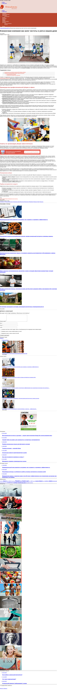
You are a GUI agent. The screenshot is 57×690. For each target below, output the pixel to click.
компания (10, 198)
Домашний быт (6, 14)
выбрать (47, 481)
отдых (15, 482)
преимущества (22, 482)
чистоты (16, 198)
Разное (4, 22)
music (24, 481)
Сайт (1, 327)
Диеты (3, 19)
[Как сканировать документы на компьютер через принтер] (11, 570)
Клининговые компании (5, 78)
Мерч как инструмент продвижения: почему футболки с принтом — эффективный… (19, 408)
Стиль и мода (5, 21)
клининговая (5, 198)
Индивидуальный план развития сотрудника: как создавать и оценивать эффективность (24, 219)
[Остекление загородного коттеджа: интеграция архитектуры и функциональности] (11, 304)
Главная (1, 28)
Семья (3, 20)
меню (4, 482)
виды (43, 481)
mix (21, 481)
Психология (6, 16)
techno (37, 481)
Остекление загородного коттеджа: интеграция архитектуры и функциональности (22, 306)
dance (5, 481)
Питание (4, 18)
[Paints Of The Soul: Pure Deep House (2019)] (11, 669)
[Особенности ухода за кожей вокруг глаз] (11, 657)
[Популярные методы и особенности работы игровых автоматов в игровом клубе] (8, 376)
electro (10, 481)
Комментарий (3, 321)
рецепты (31, 482)
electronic (13, 481)
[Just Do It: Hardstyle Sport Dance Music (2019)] (11, 620)
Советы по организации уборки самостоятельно (14, 73)
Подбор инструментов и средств (13, 75)
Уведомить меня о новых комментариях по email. (11, 331)
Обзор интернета (7, 23)
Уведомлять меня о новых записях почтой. (10, 333)
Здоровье (4, 15)
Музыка (6, 24)
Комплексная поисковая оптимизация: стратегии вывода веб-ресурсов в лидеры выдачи (20, 398)
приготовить (28, 482)
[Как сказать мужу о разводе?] (11, 545)
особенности (10, 482)
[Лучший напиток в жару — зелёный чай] (11, 558)
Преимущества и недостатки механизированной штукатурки (14, 353)
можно (6, 482)
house (17, 481)
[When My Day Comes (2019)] (11, 496)
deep (8, 481)
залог (1, 198)
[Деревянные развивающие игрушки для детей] (11, 632)
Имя (1, 323)
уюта (13, 198)
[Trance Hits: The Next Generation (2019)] (11, 533)
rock (32, 481)
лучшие (1, 482)
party (27, 481)
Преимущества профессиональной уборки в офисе (15, 72)
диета (50, 481)
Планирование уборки (11, 74)
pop (29, 481)
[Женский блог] (8, 8)
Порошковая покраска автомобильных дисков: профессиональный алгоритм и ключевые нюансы (26, 236)
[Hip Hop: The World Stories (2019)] (11, 508)
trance (41, 481)
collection (1, 481)
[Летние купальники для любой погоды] (11, 595)
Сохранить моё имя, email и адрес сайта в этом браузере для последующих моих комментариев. (21, 329)
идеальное (54, 481)
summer (34, 481)
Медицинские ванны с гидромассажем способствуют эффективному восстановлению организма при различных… (26, 387)
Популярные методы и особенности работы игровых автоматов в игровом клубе (19, 377)
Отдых (3, 17)
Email (1, 325)
